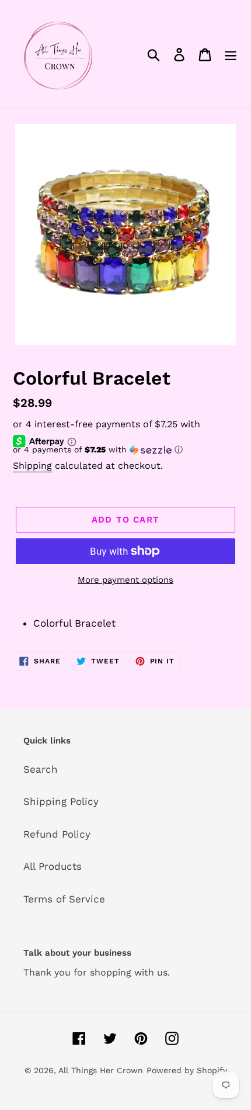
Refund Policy (56, 834)
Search (40, 769)
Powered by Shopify (187, 1070)
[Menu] (230, 54)
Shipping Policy (61, 801)
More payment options (125, 580)
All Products (52, 866)
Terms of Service (64, 899)
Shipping (32, 465)
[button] (125, 449)
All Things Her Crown (100, 1070)
